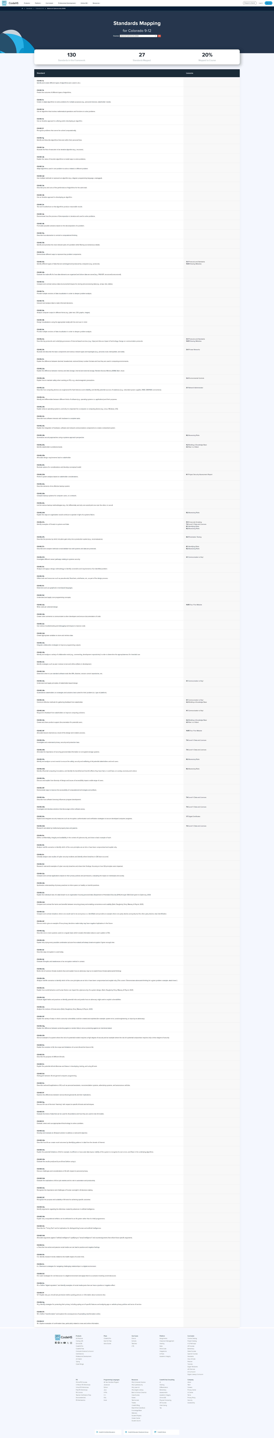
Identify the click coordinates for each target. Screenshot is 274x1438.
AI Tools (162, 1354)
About (189, 1382)
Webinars (134, 1413)
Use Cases (135, 1336)
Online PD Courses (81, 1382)
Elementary (191, 1349)
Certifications (80, 1354)
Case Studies (136, 1395)
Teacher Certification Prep (83, 1395)
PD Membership (80, 1400)
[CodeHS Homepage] (11, 3)
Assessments (163, 1392)
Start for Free (107, 1341)
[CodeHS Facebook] (56, 1343)
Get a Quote (107, 1343)
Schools (134, 1341)
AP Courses (191, 1346)
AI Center (190, 1392)
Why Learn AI (135, 1387)
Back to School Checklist (139, 1392)
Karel (105, 1400)
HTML (105, 1392)
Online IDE (79, 1343)
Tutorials (190, 1364)
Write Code (163, 1349)
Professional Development (83, 1356)
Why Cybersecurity (137, 1385)
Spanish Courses (193, 1354)
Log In (261, 3)
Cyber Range (80, 1364)
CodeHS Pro (79, 1346)
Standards (29, 8)
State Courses (192, 1351)
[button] (27, 3)
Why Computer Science (138, 1382)
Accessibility (191, 1403)
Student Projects (136, 1415)
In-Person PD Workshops (83, 1385)
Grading (162, 1343)
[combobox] (138, 36)
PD (77, 1380)
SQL (105, 1398)
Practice (190, 1361)
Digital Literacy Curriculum (195, 1374)
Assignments (163, 1338)
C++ (105, 1395)
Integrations (163, 1351)
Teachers (134, 1343)
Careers (190, 1387)
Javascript (107, 1385)
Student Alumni (136, 1421)
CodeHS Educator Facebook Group (138, 1432)
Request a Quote (249, 3)
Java (105, 1390)
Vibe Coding (163, 1405)
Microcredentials (81, 1398)
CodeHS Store (161, 1432)
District (134, 1338)
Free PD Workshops (81, 1390)
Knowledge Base (137, 1410)
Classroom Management (167, 1341)
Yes (161, 1408)
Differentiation (164, 1387)
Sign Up (268, 3)
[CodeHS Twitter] (68, 1343)
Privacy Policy (191, 1398)
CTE (133, 1346)
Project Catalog (192, 1341)
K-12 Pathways (192, 1343)
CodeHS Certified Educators (107, 1432)
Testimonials (135, 1400)
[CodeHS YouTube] (64, 1343)
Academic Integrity (165, 1356)
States (134, 1398)
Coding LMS (79, 1341)
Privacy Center (192, 1390)
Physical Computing (165, 1400)
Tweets (134, 1403)
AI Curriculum (191, 1372)
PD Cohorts (79, 1392)
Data (161, 1346)
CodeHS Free (80, 1349)
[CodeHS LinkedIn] (61, 1343)
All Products (79, 1338)
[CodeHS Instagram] (59, 1343)
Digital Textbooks (193, 1367)
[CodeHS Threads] (71, 1343)
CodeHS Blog (136, 1405)
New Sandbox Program (112, 1382)
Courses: (116, 36)
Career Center (136, 1418)
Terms (189, 1395)
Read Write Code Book (138, 1408)
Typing (78, 1361)
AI (160, 1382)
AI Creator (79, 1359)
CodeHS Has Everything (167, 1380)
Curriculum (191, 1336)
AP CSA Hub (191, 1369)
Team (189, 1385)
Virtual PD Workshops (82, 1387)
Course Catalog (192, 1338)
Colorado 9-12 (40, 8)
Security (190, 1400)
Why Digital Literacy (137, 1390)
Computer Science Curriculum (85, 1351)
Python (106, 1387)
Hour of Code (191, 1359)
